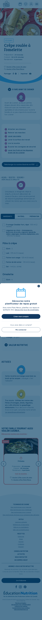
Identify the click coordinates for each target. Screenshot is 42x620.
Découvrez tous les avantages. (27, 310)
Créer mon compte (21, 316)
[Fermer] (39, 286)
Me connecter (21, 330)
